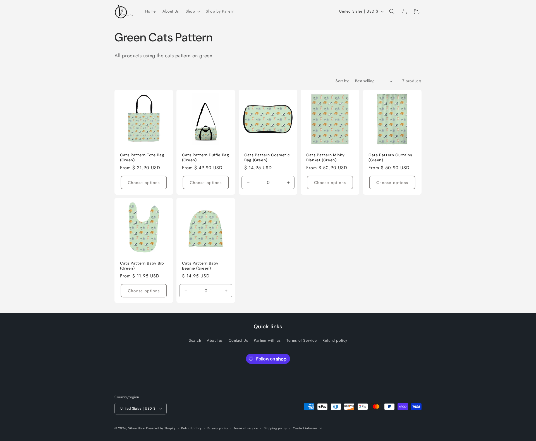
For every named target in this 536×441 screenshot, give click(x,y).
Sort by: (342, 81)
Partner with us (267, 340)
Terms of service (246, 428)
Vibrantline (136, 428)
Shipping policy (275, 428)
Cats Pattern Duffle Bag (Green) (205, 157)
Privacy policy (217, 428)
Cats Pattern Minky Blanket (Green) (325, 157)
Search (195, 340)
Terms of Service (301, 340)
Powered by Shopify (161, 428)
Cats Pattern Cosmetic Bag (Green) (267, 157)
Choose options (144, 183)
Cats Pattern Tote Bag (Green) (142, 157)
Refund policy (334, 340)
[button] (192, 11)
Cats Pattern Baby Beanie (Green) (200, 266)
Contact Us (238, 340)
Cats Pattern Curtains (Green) (390, 157)
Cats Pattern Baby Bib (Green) (142, 266)
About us (215, 340)
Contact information (307, 428)
